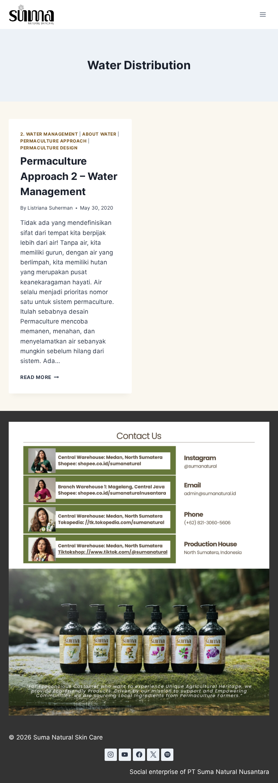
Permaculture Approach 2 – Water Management (68, 176)
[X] (153, 755)
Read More (39, 377)
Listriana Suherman (50, 208)
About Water (99, 134)
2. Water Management (49, 134)
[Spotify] (167, 755)
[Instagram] (111, 755)
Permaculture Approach (53, 141)
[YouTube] (125, 755)
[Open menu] (262, 14)
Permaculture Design (48, 148)
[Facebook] (139, 755)
